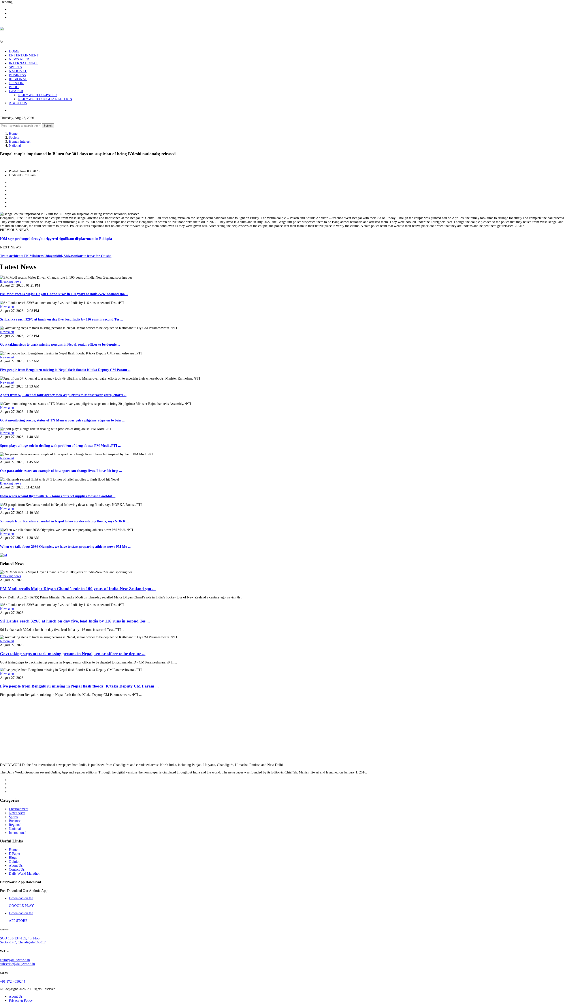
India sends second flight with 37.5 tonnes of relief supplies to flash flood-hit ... (57, 496)
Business (15, 821)
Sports (13, 817)
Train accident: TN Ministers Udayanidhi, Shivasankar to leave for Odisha (55, 256)
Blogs (13, 857)
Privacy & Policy (21, 1000)
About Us (16, 865)
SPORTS (15, 67)
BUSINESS (17, 75)
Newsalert (7, 307)
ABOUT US (18, 103)
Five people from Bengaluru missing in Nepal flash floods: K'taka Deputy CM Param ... (65, 370)
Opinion (14, 861)
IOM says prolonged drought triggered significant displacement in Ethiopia (56, 238)
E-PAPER (16, 91)
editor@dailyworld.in (15, 960)
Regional (15, 825)
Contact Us (16, 869)
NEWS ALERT (20, 59)
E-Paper (14, 853)
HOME (14, 51)
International (17, 833)
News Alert (17, 813)
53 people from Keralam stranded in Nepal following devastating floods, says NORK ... (64, 521)
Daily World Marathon (24, 873)
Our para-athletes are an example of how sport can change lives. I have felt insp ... (61, 471)
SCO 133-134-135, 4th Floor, (20, 938)
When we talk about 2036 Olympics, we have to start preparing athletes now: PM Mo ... (65, 546)
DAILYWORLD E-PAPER (37, 95)
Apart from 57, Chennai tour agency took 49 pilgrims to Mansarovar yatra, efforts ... (63, 395)
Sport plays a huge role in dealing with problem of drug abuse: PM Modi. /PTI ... (60, 445)
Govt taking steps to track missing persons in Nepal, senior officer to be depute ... (60, 344)
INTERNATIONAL (23, 63)
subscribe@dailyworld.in (17, 964)
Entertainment (18, 809)
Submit (48, 125)
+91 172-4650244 (12, 981)
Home (13, 133)
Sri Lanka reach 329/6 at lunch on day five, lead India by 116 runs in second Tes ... (61, 319)
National (15, 145)
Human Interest (19, 141)
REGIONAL (18, 79)
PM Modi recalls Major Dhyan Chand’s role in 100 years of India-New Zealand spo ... (64, 294)
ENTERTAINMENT (24, 55)
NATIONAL (18, 71)
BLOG (14, 87)
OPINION (16, 83)
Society (14, 137)
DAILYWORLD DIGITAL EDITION (45, 99)
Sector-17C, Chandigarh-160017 (23, 942)
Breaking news (10, 281)
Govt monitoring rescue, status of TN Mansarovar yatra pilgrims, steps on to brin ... (62, 420)
